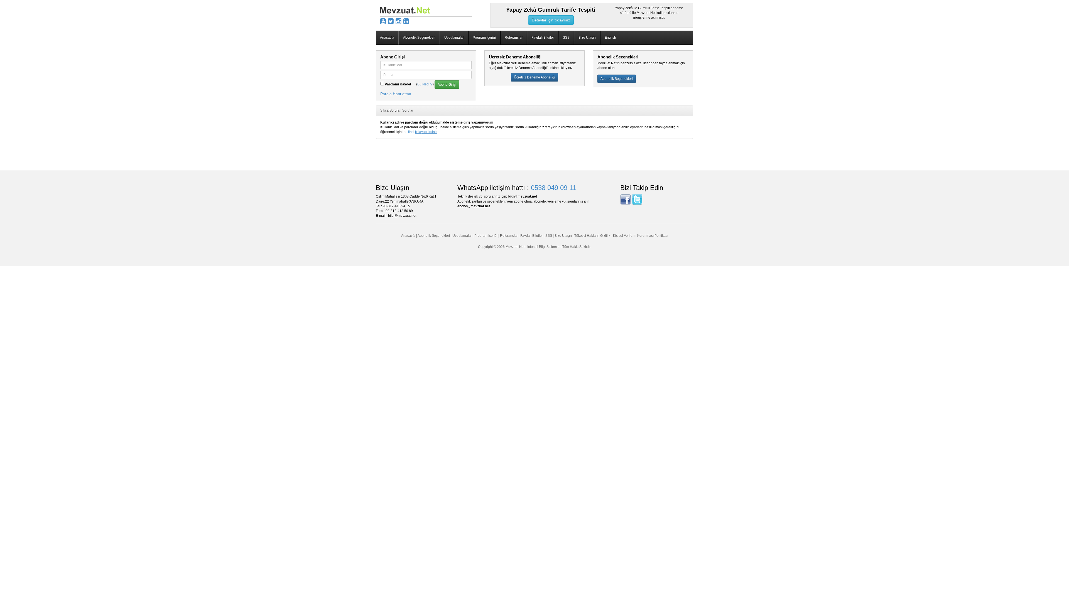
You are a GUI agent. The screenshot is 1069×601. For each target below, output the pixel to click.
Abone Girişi (447, 85)
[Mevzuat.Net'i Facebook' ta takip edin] (625, 199)
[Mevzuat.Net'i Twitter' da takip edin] (637, 199)
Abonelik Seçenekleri (419, 38)
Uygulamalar (454, 38)
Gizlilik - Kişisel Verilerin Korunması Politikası (634, 236)
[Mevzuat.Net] (405, 10)
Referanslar (514, 38)
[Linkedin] (406, 21)
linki (422, 132)
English (610, 38)
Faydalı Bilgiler (542, 38)
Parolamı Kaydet (398, 84)
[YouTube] (383, 21)
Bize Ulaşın (587, 38)
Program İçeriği (484, 38)
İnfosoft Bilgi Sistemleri (544, 247)
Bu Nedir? (425, 84)
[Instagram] (398, 21)
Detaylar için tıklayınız (551, 20)
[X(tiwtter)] (391, 21)
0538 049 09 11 (553, 187)
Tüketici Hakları (586, 236)
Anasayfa (387, 38)
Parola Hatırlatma (395, 94)
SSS (566, 38)
